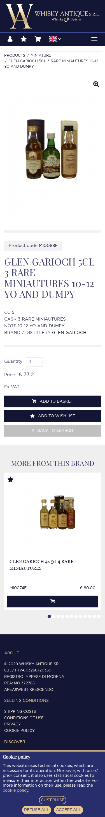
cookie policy (15, 791)
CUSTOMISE (52, 800)
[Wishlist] (23, 39)
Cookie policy (19, 731)
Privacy (12, 724)
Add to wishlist (56, 416)
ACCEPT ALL (68, 810)
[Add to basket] (52, 601)
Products (14, 56)
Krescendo (41, 690)
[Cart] (38, 39)
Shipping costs (20, 712)
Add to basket (56, 401)
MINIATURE (41, 56)
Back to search (54, 431)
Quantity (13, 361)
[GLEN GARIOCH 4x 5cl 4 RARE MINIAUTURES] (52, 514)
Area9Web (15, 690)
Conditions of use (24, 718)
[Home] (52, 16)
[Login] (10, 39)
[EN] (55, 39)
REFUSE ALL (36, 810)
